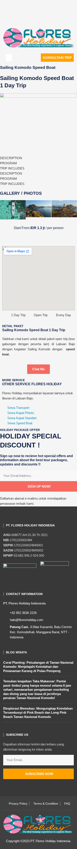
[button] (9, 57)
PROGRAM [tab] (8, 163)
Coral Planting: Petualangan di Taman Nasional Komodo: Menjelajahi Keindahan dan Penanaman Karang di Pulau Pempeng (38, 667)
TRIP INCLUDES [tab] (12, 168)
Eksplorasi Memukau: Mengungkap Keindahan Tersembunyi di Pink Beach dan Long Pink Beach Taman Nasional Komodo (38, 713)
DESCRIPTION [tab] (11, 158)
